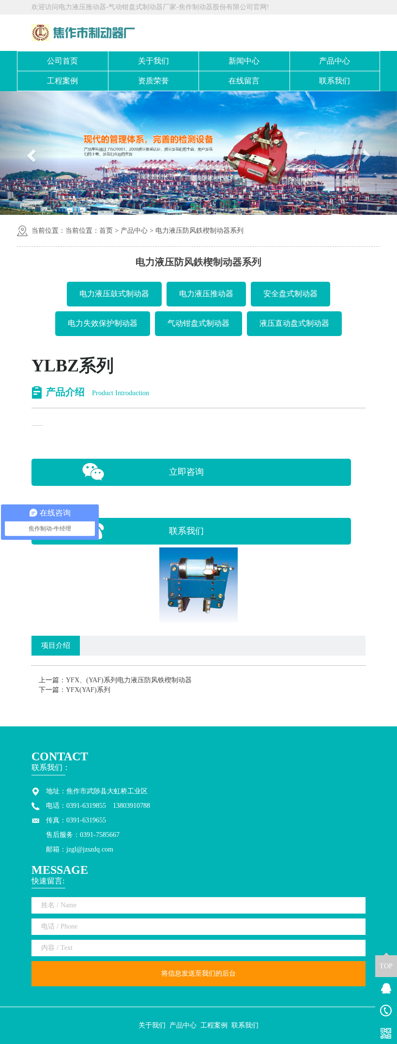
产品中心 (334, 61)
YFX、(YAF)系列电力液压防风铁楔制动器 (129, 680)
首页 (106, 230)
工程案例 (62, 81)
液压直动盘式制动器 (294, 323)
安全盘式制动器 (290, 293)
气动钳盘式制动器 (198, 323)
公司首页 (62, 61)
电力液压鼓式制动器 (114, 293)
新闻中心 (244, 61)
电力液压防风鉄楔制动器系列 (199, 230)
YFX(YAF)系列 (88, 689)
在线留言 (244, 81)
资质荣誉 (153, 81)
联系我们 (334, 81)
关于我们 (153, 61)
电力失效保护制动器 (102, 323)
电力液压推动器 (206, 293)
